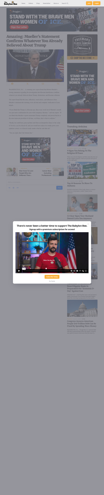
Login (97, 3)
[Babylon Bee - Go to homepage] (10, 3)
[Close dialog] (88, 224)
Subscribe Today (52, 277)
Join (89, 3)
